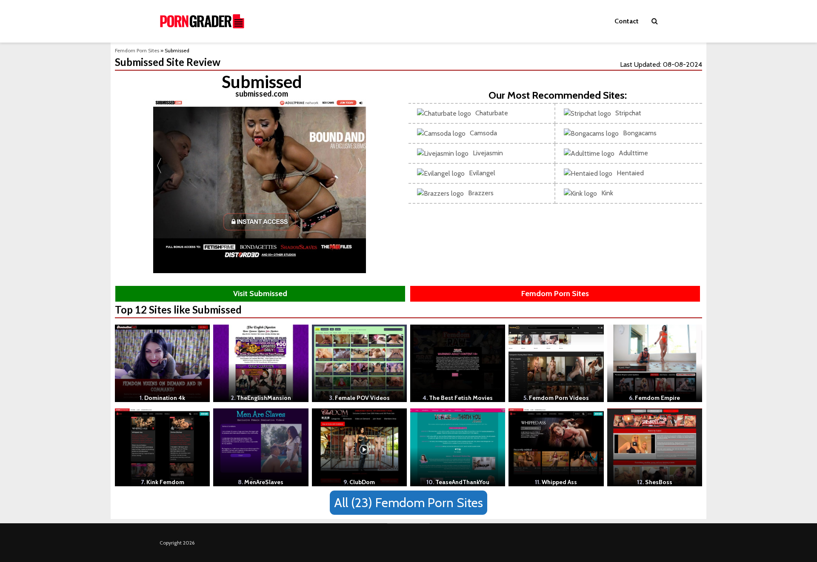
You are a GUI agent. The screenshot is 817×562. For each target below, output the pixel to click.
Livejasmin (488, 153)
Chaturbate (491, 113)
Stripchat (628, 113)
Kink (607, 193)
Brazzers (481, 193)
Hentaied (630, 173)
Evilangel (482, 173)
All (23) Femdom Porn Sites (408, 503)
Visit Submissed (260, 293)
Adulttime (633, 153)
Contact (626, 21)
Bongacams (640, 133)
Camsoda (483, 133)
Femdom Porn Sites (137, 50)
